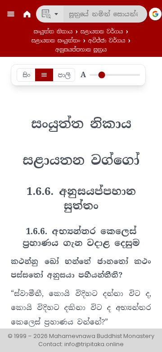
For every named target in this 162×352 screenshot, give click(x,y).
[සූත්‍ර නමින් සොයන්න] (49, 14)
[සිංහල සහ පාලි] (44, 75)
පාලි (64, 75)
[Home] (27, 14)
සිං (26, 75)
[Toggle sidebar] (11, 14)
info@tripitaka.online (94, 344)
